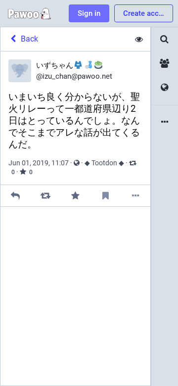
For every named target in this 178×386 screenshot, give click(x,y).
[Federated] (164, 88)
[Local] (164, 63)
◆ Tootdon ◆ (104, 163)
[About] (164, 122)
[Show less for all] (139, 39)
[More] (135, 195)
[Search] (164, 39)
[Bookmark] (105, 195)
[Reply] (15, 195)
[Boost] (45, 195)
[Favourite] (75, 195)
